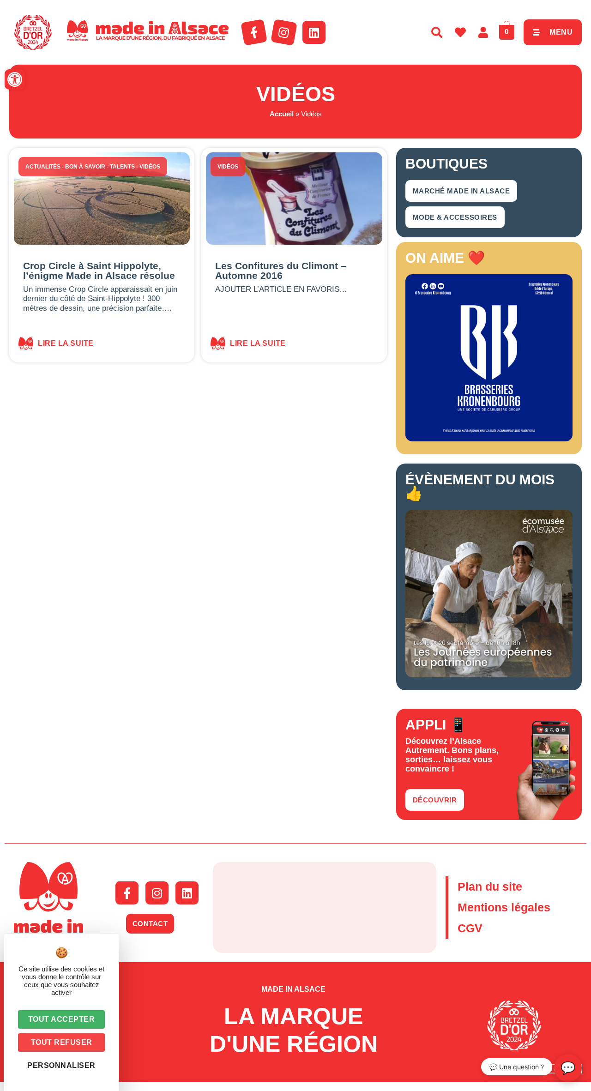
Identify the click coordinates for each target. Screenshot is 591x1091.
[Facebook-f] (254, 32)
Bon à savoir (85, 166)
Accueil (282, 114)
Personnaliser (61, 1065)
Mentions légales (504, 907)
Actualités (42, 166)
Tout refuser (61, 1042)
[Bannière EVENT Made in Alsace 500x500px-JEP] (489, 674)
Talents (122, 166)
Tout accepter (61, 1019)
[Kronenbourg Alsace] (489, 438)
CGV (470, 928)
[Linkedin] (314, 32)
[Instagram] (284, 32)
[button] (15, 79)
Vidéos (149, 166)
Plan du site (490, 886)
